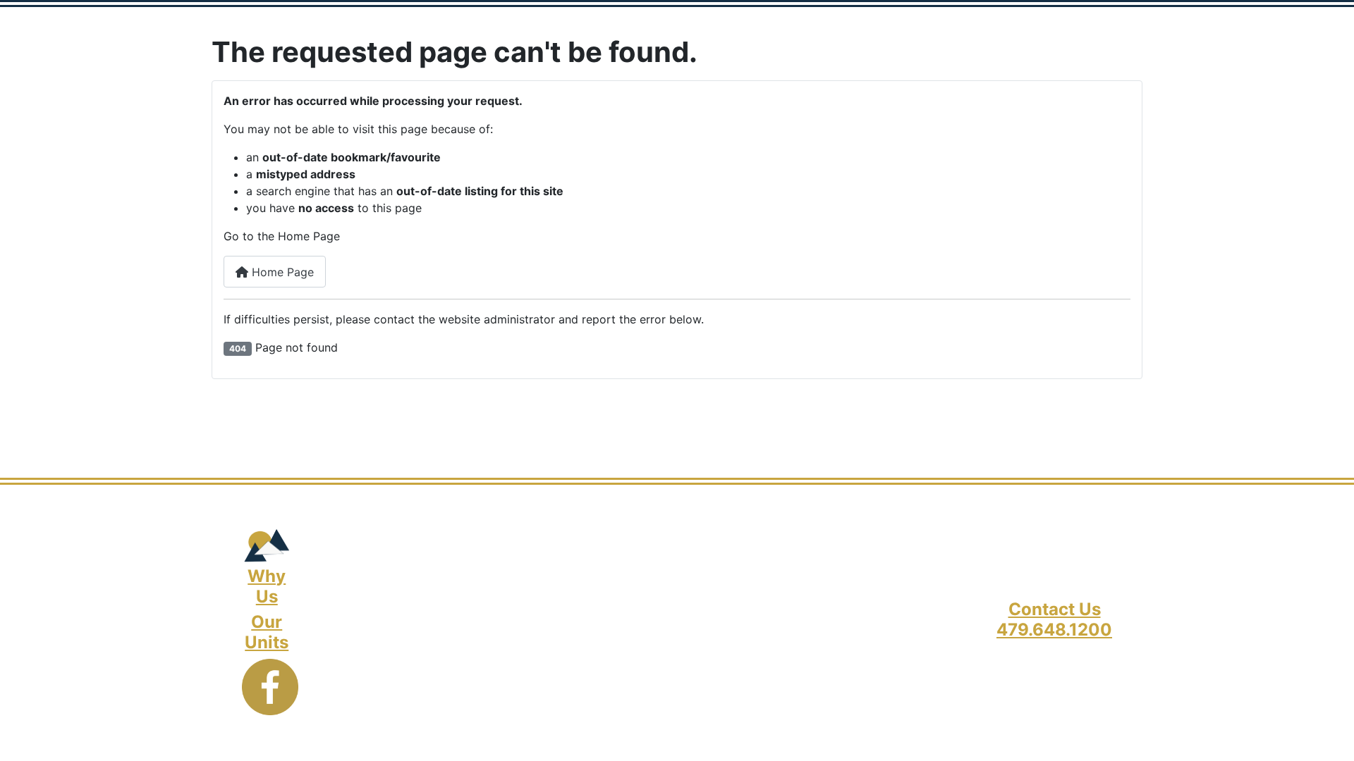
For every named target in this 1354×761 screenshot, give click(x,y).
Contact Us (1054, 609)
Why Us (267, 586)
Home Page (281, 272)
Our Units (266, 632)
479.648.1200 (1054, 629)
